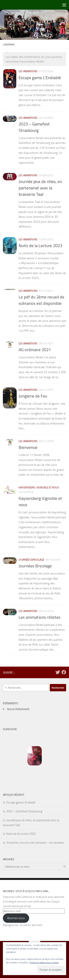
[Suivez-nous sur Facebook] (64, 672)
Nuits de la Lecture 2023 (40, 245)
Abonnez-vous (16, 918)
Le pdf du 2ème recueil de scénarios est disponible (41, 300)
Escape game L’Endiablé (40, 77)
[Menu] (64, 5)
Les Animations (28, 71)
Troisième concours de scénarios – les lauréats (35, 842)
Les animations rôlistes (39, 617)
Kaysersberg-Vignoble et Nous (39, 487)
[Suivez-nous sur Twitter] (57, 672)
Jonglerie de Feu (33, 396)
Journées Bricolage (31, 560)
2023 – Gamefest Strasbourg (34, 127)
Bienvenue (28, 447)
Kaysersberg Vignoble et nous (40, 501)
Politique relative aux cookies (44, 962)
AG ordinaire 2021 (35, 349)
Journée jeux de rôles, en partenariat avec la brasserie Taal (40, 187)
